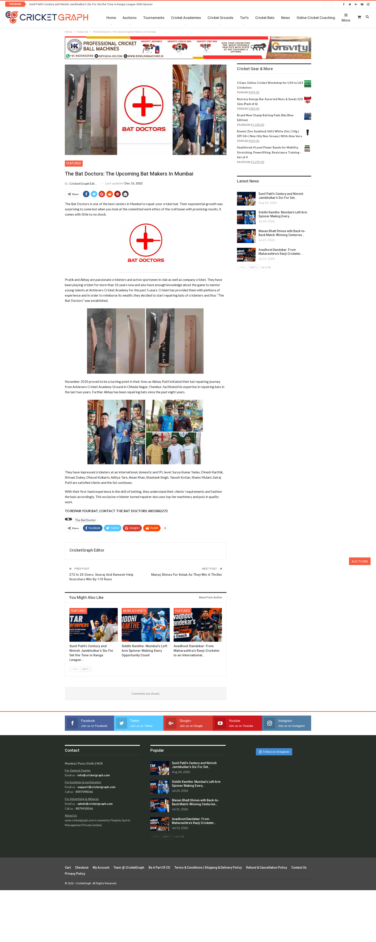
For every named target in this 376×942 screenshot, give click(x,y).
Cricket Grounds (220, 18)
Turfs (244, 18)
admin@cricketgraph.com (94, 803)
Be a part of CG (159, 867)
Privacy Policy (75, 873)
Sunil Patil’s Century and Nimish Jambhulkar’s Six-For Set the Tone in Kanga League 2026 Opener (91, 4)
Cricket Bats (265, 18)
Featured (73, 163)
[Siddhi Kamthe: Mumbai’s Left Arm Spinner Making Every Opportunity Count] (146, 625)
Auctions (130, 18)
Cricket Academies (186, 18)
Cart (68, 867)
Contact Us (299, 867)
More (346, 20)
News (285, 18)
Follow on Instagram (276, 751)
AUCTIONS (360, 561)
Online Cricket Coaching (316, 18)
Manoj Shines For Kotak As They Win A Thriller (186, 575)
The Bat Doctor (85, 520)
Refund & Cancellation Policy (266, 867)
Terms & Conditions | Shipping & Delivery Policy (208, 867)
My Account (101, 867)
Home (111, 18)
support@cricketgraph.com (96, 787)
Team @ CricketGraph (129, 867)
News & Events (134, 611)
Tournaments (153, 18)
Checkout (81, 867)
